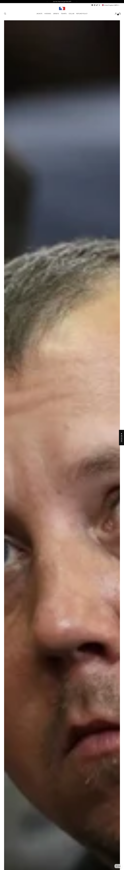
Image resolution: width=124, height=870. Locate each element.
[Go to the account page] (115, 13)
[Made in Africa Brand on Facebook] (92, 5)
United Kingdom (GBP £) (111, 5)
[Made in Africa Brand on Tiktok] (97, 5)
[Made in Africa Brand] (62, 8)
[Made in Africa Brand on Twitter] (99, 5)
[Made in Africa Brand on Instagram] (94, 5)
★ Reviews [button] (121, 437)
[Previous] (47, 1)
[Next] (77, 1)
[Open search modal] (5, 13)
